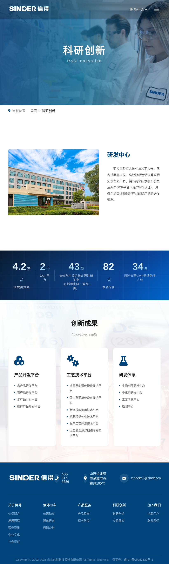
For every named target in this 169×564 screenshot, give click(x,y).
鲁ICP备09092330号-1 (138, 559)
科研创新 (118, 513)
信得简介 (14, 513)
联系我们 (153, 520)
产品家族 (83, 513)
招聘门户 (153, 513)
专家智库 (118, 520)
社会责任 (14, 541)
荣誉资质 (14, 527)
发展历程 (14, 520)
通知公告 (49, 527)
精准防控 (83, 520)
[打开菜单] (157, 9)
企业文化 (14, 534)
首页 (33, 111)
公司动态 (49, 513)
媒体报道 (49, 520)
